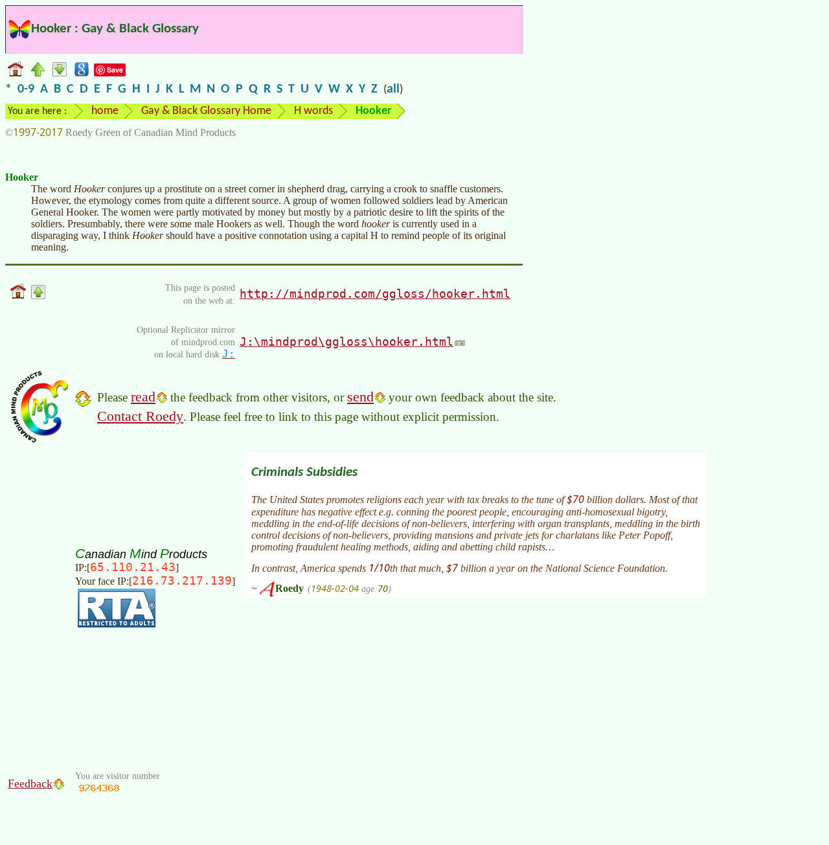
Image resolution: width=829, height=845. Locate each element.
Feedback (30, 783)
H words (313, 111)
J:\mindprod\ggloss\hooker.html (346, 341)
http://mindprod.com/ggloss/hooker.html (375, 293)
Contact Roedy (140, 416)
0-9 (25, 89)
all (393, 89)
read (143, 397)
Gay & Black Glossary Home (206, 111)
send (360, 397)
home (105, 111)
